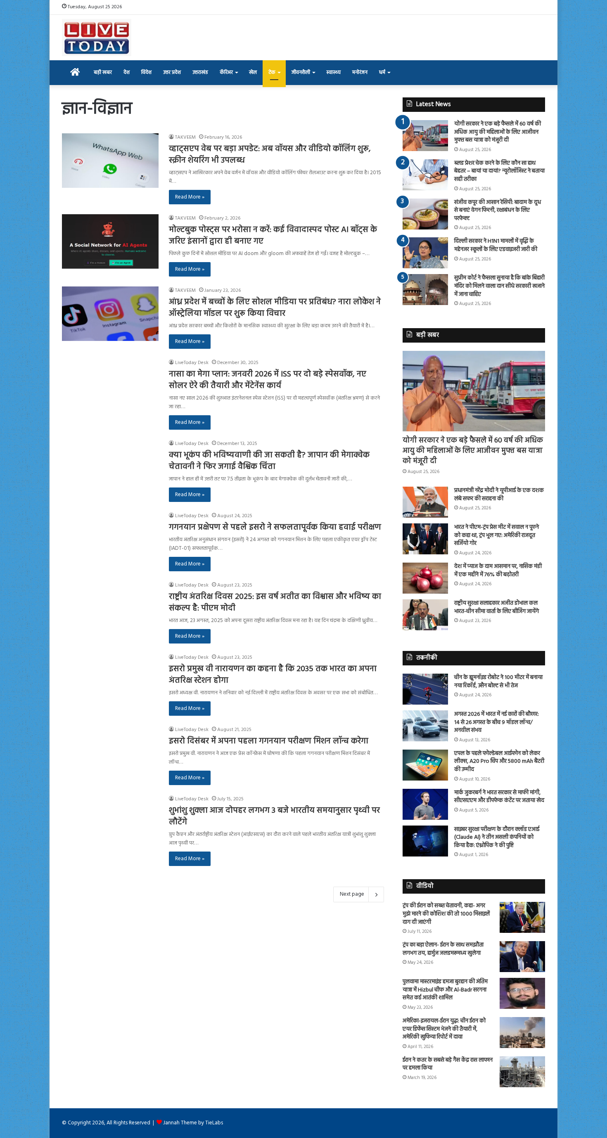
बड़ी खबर (103, 72)
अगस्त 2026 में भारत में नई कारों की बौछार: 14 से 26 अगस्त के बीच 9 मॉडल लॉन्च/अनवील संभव (496, 722)
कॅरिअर (226, 72)
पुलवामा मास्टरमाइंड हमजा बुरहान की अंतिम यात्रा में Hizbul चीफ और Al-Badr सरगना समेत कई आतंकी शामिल (445, 990)
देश (126, 72)
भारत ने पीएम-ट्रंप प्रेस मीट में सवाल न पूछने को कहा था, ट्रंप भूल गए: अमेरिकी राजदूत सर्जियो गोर (496, 535)
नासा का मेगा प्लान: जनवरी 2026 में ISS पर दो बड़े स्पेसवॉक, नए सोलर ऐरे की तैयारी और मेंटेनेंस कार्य (267, 380)
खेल (253, 72)
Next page (352, 894)
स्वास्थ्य (333, 72)
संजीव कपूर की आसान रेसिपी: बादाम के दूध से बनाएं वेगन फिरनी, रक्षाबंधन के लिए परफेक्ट (497, 210)
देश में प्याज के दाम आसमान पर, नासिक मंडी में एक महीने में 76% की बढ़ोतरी (498, 571)
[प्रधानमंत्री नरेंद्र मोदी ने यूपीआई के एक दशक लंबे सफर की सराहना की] (425, 502)
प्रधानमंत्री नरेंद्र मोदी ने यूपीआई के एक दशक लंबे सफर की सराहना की (499, 495)
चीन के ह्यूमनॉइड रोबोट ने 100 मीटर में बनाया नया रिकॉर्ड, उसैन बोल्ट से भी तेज (498, 682)
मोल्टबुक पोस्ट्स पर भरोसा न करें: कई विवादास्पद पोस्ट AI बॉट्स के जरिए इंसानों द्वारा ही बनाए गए (273, 235)
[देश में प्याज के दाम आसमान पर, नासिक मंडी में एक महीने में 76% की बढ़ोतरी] (425, 578)
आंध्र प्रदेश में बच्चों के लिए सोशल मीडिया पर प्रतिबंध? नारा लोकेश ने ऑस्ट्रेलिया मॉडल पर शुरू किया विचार (275, 308)
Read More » (189, 197)
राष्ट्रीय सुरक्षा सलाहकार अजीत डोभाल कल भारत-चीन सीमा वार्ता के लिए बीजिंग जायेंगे (496, 607)
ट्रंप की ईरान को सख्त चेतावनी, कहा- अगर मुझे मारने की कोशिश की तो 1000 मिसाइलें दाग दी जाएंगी (446, 914)
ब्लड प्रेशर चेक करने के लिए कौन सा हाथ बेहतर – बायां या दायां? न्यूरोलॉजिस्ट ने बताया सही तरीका (499, 171)
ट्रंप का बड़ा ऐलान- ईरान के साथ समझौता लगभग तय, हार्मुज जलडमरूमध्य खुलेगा (443, 949)
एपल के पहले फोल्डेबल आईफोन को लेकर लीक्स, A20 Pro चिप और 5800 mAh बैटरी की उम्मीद (499, 761)
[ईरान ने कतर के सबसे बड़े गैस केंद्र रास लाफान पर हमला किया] (522, 1071)
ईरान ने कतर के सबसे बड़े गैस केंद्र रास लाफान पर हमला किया (448, 1064)
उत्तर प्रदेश (172, 72)
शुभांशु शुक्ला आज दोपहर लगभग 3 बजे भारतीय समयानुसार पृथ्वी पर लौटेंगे (274, 816)
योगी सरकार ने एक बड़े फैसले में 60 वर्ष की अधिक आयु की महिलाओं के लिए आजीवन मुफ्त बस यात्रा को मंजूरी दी (497, 132)
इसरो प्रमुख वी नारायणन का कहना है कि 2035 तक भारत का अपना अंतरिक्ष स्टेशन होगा (273, 674)
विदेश (146, 72)
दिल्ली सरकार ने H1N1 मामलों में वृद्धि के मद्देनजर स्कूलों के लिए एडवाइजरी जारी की (495, 245)
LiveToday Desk (192, 363)
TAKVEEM (185, 137)
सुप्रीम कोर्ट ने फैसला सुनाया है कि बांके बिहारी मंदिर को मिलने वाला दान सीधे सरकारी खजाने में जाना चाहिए (499, 286)
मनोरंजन (360, 72)
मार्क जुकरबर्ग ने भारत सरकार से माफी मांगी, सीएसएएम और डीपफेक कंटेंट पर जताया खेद (499, 797)
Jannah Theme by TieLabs (193, 1123)
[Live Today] (96, 37)
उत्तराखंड (200, 72)
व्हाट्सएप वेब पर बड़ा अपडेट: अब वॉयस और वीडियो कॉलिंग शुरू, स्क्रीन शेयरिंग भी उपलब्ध (270, 154)
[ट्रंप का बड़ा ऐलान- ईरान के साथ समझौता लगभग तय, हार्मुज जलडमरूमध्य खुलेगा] (522, 956)
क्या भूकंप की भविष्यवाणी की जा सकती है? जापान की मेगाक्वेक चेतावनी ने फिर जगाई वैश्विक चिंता (269, 461)
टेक (271, 72)
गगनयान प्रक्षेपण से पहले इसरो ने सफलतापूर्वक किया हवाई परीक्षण (275, 527)
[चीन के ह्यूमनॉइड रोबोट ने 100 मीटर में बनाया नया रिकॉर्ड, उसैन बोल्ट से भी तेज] (425, 689)
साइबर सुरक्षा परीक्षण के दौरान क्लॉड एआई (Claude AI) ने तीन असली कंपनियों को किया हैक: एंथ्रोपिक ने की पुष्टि (496, 837)
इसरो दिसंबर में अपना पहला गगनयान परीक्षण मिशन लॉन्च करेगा (268, 741)
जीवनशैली (301, 72)
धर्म (382, 72)
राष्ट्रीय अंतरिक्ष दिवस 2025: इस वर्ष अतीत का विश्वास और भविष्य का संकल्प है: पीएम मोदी (275, 602)
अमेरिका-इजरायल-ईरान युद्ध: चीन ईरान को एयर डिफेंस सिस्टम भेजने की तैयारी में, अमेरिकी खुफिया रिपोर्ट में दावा (444, 1029)
